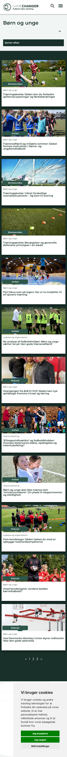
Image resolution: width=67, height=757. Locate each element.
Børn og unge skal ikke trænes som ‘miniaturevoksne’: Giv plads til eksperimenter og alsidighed (32, 492)
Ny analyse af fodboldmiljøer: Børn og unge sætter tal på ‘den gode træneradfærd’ (31, 343)
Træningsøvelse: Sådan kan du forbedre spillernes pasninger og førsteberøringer (29, 95)
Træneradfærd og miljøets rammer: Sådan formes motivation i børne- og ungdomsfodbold (30, 146)
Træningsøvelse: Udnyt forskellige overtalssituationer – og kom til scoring (28, 194)
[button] (60, 5)
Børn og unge (20, 23)
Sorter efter (12, 42)
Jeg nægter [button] (40, 739)
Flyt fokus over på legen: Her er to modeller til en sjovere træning (32, 293)
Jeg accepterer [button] (40, 733)
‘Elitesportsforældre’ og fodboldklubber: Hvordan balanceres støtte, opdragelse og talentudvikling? (30, 443)
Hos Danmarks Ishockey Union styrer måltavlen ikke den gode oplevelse (33, 639)
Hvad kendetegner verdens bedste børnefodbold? (25, 590)
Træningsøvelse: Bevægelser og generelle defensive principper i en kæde (30, 244)
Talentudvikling (11, 436)
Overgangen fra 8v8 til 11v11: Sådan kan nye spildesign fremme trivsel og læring (30, 392)
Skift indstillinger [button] (40, 746)
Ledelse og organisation (15, 337)
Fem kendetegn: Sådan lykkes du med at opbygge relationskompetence (29, 540)
